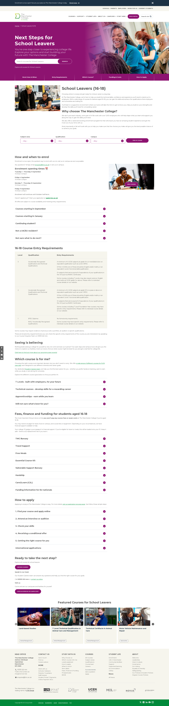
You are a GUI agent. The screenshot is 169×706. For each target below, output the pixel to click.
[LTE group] (51, 690)
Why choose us (67, 658)
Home (17, 26)
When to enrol (66, 666)
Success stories (90, 669)
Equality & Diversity (138, 668)
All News (112, 677)
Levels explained (67, 662)
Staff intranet (42, 675)
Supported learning (115, 666)
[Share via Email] (1, 354)
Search (65, 61)
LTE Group (30, 690)
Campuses (111, 16)
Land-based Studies (27, 628)
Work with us (42, 669)
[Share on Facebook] (1, 348)
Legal (55, 702)
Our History (136, 666)
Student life (91, 16)
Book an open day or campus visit (28, 591)
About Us (101, 16)
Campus (94, 137)
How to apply (66, 664)
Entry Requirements (59, 77)
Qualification (60, 137)
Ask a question (90, 672)
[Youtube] (149, 702)
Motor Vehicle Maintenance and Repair (132, 630)
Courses (71, 16)
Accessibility (48, 702)
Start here (121, 16)
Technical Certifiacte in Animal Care (99, 630)
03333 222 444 (22, 670)
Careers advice (43, 662)
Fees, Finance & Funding (70, 670)
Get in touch (42, 658)
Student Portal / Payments (47, 677)
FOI (71, 702)
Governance (136, 664)
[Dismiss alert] (152, 3)
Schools (106, 8)
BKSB (64, 675)
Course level (89, 664)
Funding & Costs (115, 77)
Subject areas (89, 660)
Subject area (25, 137)
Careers (87, 666)
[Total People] (149, 690)
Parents (114, 8)
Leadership (136, 660)
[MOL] (111, 690)
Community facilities (115, 662)
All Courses (89, 658)
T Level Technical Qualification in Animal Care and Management (66, 630)
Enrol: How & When (29, 77)
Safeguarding (136, 670)
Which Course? (88, 77)
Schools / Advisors (44, 671)
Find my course (137, 140)
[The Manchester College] (73, 690)
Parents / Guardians (45, 673)
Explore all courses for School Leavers (27, 67)
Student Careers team (32, 369)
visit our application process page (73, 504)
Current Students (146, 8)
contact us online (37, 579)
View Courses (131, 184)
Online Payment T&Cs (45, 679)
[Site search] (150, 16)
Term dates (65, 668)
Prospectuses (66, 673)
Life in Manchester (115, 660)
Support (80, 16)
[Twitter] (140, 702)
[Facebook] (143, 702)
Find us (40, 660)
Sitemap (41, 702)
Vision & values (137, 662)
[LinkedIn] (146, 702)
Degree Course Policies (140, 675)
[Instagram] (152, 702)
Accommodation (114, 668)
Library (111, 670)
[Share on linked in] (1, 358)
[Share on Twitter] (1, 351)
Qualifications (89, 662)
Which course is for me (69, 660)
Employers (122, 8)
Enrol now (73, 3)
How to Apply (142, 77)
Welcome (135, 658)
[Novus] (131, 690)
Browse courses (22, 567)
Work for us (132, 8)
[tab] (61, 208)
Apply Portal (133, 16)
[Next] (153, 624)
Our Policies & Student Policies (142, 673)
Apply (87, 674)
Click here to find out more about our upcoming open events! (36, 352)
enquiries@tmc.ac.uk (42, 165)
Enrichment (113, 658)
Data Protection (63, 702)
